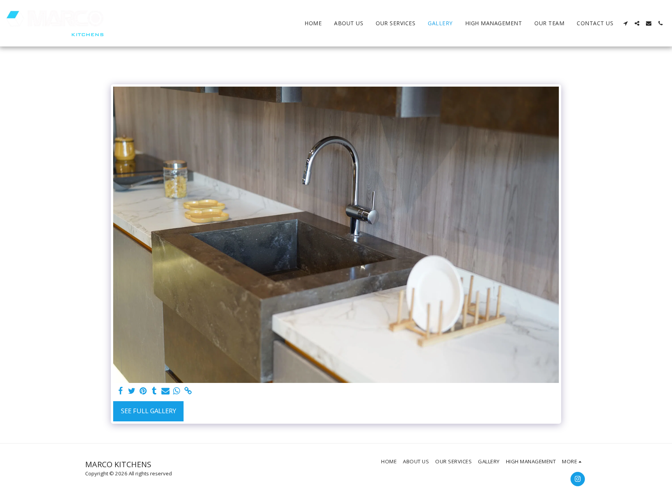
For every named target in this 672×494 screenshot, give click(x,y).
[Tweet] (132, 391)
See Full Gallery (148, 410)
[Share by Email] (165, 391)
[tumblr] (154, 391)
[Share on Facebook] (121, 391)
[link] (188, 391)
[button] (625, 23)
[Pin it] (143, 391)
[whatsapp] (177, 391)
